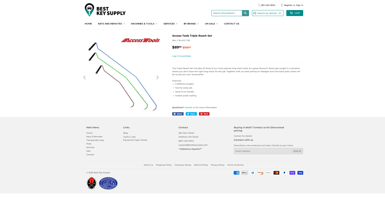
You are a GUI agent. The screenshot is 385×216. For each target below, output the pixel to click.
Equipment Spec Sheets (135, 140)
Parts (88, 143)
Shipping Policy (164, 165)
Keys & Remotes (94, 136)
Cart (297, 13)
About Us (148, 165)
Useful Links (129, 137)
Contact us (190, 107)
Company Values (182, 165)
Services (90, 147)
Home (89, 133)
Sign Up (297, 151)
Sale (88, 151)
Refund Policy (201, 165)
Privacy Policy (217, 165)
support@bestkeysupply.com (193, 145)
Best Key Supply (102, 172)
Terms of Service (235, 165)
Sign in (299, 5)
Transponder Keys (95, 140)
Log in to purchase (181, 56)
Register (288, 5)
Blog (125, 133)
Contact (90, 154)
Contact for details (243, 136)
